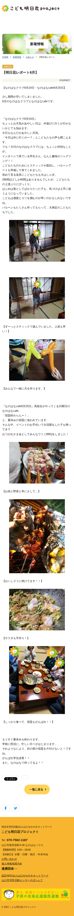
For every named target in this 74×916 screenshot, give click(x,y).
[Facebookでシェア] (5, 808)
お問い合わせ (9, 858)
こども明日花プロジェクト (31, 8)
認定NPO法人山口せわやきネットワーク (25, 875)
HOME (5, 57)
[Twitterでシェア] (15, 808)
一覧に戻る (36, 789)
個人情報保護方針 (12, 863)
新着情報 (17, 57)
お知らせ (30, 57)
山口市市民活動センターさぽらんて (22, 880)
